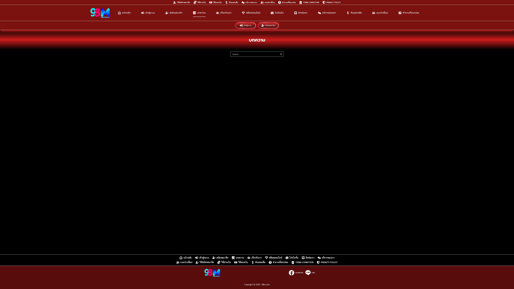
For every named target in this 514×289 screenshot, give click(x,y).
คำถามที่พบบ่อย (289, 2)
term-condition (311, 2)
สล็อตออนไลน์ (253, 13)
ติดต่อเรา (302, 13)
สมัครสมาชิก (176, 13)
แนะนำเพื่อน (269, 2)
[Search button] (281, 54)
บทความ (201, 13)
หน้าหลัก (126, 13)
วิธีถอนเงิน (217, 2)
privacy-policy (333, 2)
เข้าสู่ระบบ (150, 13)
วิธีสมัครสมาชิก (183, 2)
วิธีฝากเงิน (201, 2)
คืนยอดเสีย (233, 2)
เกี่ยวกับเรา (225, 13)
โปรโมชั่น (279, 13)
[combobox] (254, 54)
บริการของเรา (251, 2)
